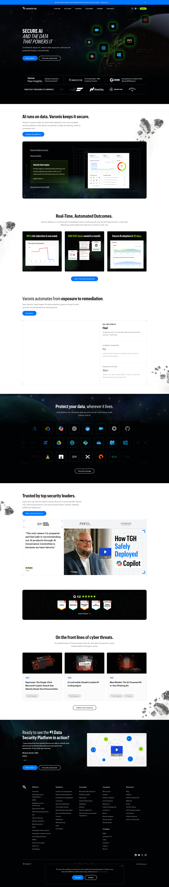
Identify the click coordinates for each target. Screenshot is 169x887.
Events (128, 804)
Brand (105, 813)
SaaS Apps (82, 797)
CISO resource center (133, 810)
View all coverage (84, 471)
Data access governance (40, 811)
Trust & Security (108, 801)
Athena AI (35, 846)
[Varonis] (29, 8)
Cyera (104, 839)
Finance (58, 816)
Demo (143, 8)
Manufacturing (60, 822)
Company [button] (100, 8)
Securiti (105, 849)
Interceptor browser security (41, 833)
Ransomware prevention (64, 794)
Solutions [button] (67, 8)
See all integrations (85, 810)
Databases (82, 804)
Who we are (106, 791)
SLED (57, 825)
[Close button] (145, 2)
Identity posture (37, 824)
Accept (77, 877)
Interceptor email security (40, 830)
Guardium (106, 843)
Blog (127, 791)
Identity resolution (38, 821)
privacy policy (102, 871)
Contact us (106, 810)
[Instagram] (146, 855)
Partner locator (107, 819)
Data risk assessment (62, 804)
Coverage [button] (78, 8)
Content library (131, 807)
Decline (91, 877)
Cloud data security (62, 807)
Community (130, 813)
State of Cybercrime (132, 797)
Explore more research (84, 708)
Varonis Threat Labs (132, 819)
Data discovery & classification (37, 796)
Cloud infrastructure (85, 801)
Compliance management (64, 797)
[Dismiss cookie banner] (122, 866)
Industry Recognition (109, 807)
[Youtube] (139, 855)
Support (128, 794)
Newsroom (106, 804)
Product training (131, 816)
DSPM (34, 800)
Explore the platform (33, 134)
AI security (59, 801)
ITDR (33, 827)
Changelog (36, 849)
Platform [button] (57, 8)
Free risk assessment (49, 58)
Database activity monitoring (38, 804)
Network (81, 807)
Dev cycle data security (63, 813)
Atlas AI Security (37, 818)
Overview (35, 791)
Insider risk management (64, 791)
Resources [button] (110, 8)
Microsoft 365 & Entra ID (87, 791)
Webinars (129, 801)
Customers (89, 8)
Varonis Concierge (38, 843)
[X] (142, 855)
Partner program (108, 816)
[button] (23, 760)
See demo (29, 313)
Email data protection (39, 836)
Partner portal (107, 822)
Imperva (105, 846)
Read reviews (83, 613)
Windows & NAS (84, 794)
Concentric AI (107, 836)
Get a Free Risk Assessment (84, 279)
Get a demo (30, 58)
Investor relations (108, 797)
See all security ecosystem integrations (88, 814)
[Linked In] (136, 855)
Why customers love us (34, 513)
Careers (105, 794)
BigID (104, 833)
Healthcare (59, 819)
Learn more (104, 2)
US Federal (59, 829)
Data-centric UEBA (38, 808)
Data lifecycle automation (64, 810)
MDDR (34, 839)
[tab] (123, 331)
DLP (33, 815)
